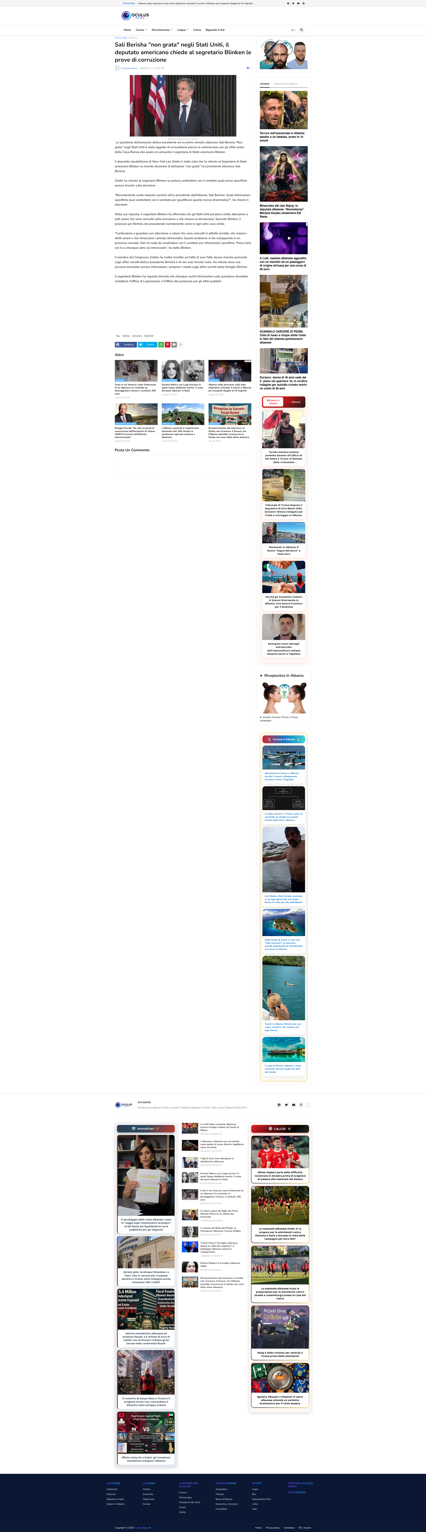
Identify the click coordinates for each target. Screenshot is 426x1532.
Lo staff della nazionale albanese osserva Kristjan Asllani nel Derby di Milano (219, 1127)
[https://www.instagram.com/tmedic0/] (308, 1105)
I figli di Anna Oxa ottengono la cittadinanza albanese (217, 1160)
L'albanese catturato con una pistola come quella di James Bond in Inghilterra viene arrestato (222, 1144)
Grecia (182, 1507)
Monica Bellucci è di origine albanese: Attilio (220, 1265)
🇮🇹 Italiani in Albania (273, 402)
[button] (293, 30)
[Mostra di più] (180, 345)
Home (127, 30)
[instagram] (301, 1105)
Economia (148, 1494)
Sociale (146, 1504)
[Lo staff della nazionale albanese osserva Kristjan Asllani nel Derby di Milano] (190, 1128)
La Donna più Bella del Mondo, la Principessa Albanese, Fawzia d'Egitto (220, 1230)
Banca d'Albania (224, 1499)
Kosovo (183, 1492)
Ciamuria (110, 1494)
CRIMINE (265, 83)
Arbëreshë (111, 1489)
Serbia (182, 1512)
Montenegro (185, 1497)
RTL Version (305, 1527)
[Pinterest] (167, 345)
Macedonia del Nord (189, 1502)
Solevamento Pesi (261, 1499)
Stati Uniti (148, 336)
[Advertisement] (183, 307)
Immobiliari (221, 1509)
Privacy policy (273, 1527)
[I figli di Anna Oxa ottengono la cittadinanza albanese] (190, 1162)
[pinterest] (304, 3)
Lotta (255, 1504)
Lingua (181, 30)
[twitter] (293, 3)
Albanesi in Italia (115, 1499)
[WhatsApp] (161, 345)
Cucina (140, 30)
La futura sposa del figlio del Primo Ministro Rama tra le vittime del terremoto (219, 1213)
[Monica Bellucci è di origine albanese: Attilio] (190, 1267)
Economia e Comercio (227, 1504)
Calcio (197, 30)
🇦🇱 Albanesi (294, 402)
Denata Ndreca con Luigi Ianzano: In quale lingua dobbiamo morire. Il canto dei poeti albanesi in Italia (182, 387)
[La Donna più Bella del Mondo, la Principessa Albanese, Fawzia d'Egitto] (190, 1232)
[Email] (174, 345)
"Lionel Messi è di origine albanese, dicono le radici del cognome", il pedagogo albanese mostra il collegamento (219, 1248)
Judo (254, 1509)
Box (254, 1494)
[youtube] (298, 3)
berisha (133, 38)
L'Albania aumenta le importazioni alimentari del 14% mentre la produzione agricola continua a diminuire (180, 433)
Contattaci (289, 1527)
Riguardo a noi (215, 30)
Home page (121, 38)
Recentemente (161, 30)
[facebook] (288, 3)
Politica (146, 1489)
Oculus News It (142, 1527)
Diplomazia (148, 1499)
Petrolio (220, 1494)
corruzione (137, 336)
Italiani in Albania (115, 1504)
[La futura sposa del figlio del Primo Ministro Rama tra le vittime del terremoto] (190, 1214)
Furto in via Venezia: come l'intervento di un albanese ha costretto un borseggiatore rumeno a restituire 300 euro (135, 389)
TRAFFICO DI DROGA (286, 83)
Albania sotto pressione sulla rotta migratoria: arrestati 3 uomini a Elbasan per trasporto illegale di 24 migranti (230, 387)
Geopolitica (221, 1489)
